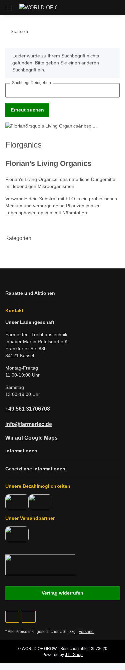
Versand (86, 631)
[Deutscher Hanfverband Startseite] (40, 564)
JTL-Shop (74, 654)
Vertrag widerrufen (62, 593)
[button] (84, 7)
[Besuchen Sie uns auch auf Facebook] (12, 617)
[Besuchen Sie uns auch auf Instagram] (28, 617)
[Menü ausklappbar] (8, 5)
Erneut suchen (27, 110)
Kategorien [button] (18, 238)
